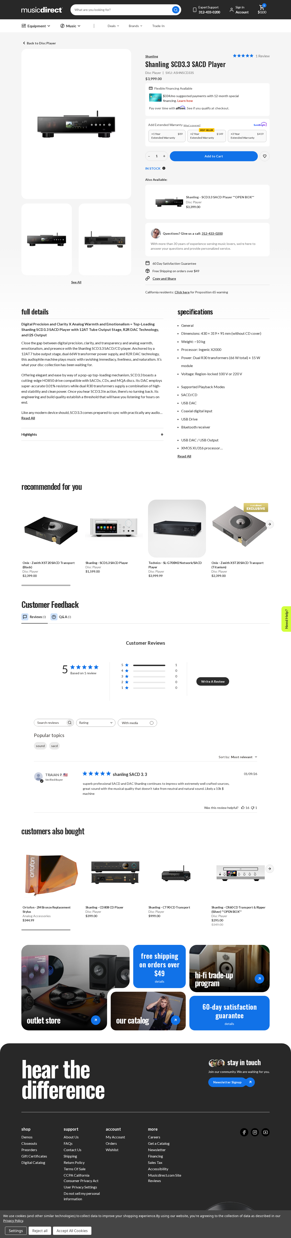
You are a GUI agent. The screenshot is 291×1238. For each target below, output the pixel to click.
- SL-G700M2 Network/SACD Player (175, 565)
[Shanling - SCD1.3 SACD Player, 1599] (114, 529)
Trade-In (158, 26)
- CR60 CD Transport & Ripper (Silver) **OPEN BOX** (238, 909)
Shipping (70, 1156)
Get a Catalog (159, 1143)
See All (76, 282)
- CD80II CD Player (104, 907)
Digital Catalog (33, 1162)
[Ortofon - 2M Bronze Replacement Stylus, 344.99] (51, 873)
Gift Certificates (34, 1156)
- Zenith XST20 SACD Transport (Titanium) (237, 565)
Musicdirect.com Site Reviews (164, 1178)
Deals (112, 26)
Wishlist (112, 1149)
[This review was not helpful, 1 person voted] (252, 807)
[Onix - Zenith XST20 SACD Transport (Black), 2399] (51, 529)
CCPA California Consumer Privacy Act (81, 1178)
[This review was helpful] (242, 807)
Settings (16, 1230)
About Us (71, 1137)
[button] (269, 526)
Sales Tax (155, 1162)
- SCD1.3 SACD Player (106, 563)
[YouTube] (265, 1132)
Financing (155, 1156)
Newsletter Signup (227, 1082)
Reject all (40, 1230)
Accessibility (158, 1169)
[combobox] (95, 723)
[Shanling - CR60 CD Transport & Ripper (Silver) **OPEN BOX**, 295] (240, 873)
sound (40, 746)
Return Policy (74, 1162)
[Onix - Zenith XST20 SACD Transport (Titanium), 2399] (240, 529)
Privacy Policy (13, 1220)
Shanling (151, 56)
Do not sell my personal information (82, 1196)
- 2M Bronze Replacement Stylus (47, 909)
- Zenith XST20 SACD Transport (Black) (49, 565)
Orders (111, 1143)
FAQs (68, 1143)
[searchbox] (49, 722)
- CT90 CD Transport (169, 907)
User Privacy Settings (80, 1187)
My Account (115, 1137)
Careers (154, 1137)
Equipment (37, 26)
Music (71, 26)
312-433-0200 (212, 233)
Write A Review (213, 681)
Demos (27, 1137)
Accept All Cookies (72, 1230)
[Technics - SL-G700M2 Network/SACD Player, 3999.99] (177, 529)
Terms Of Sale (74, 1169)
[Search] (175, 9)
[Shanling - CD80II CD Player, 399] (114, 873)
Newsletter (157, 1149)
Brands (134, 26)
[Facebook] (244, 1132)
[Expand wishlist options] (265, 156)
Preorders (29, 1149)
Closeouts (29, 1143)
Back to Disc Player (41, 43)
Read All (28, 418)
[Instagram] (255, 1132)
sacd (54, 746)
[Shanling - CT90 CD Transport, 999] (177, 873)
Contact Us (72, 1149)
